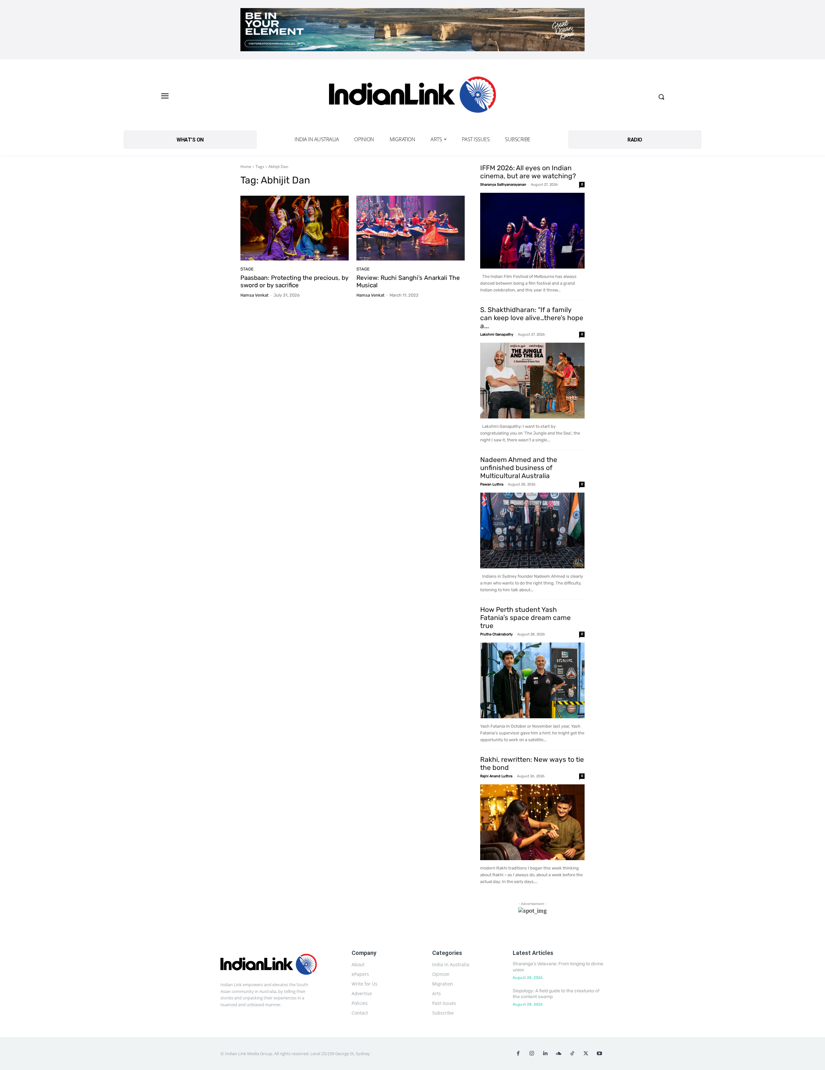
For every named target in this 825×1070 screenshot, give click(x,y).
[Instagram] (532, 1053)
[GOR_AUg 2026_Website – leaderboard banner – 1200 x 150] (412, 29)
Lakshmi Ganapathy (496, 334)
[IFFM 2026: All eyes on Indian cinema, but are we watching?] (532, 231)
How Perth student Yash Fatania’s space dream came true (525, 617)
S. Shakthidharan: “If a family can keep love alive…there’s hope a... (531, 318)
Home (245, 166)
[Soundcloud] (559, 1053)
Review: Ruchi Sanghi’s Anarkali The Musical (408, 281)
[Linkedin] (545, 1053)
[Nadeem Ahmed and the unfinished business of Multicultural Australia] (532, 530)
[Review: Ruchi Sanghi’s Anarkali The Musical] (410, 228)
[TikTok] (572, 1053)
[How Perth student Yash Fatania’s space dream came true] (532, 680)
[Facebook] (518, 1053)
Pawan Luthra (491, 484)
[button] (661, 96)
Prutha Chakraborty (496, 634)
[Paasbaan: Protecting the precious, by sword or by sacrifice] (294, 228)
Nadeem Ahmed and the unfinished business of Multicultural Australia (518, 468)
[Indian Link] (412, 96)
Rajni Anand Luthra (496, 776)
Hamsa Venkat (254, 295)
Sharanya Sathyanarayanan (503, 184)
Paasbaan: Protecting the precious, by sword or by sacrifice (294, 281)
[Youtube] (599, 1053)
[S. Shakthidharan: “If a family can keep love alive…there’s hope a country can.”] (532, 380)
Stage (247, 269)
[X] (586, 1053)
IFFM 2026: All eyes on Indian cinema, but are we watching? (528, 172)
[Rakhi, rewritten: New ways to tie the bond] (532, 822)
